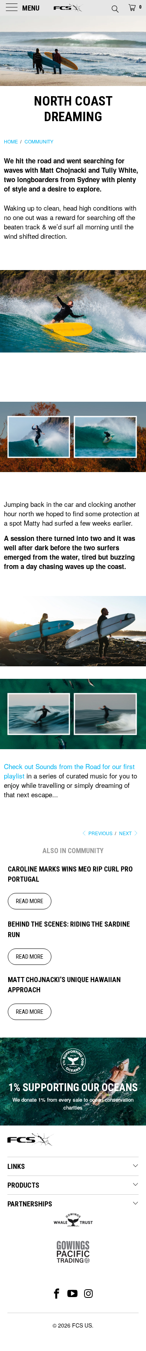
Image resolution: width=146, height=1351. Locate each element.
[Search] (115, 7)
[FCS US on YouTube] (72, 1293)
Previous (100, 833)
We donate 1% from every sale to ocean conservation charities (73, 1103)
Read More (29, 901)
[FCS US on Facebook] (56, 1293)
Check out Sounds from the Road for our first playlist (69, 770)
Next (126, 833)
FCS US (82, 1325)
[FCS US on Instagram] (88, 1293)
